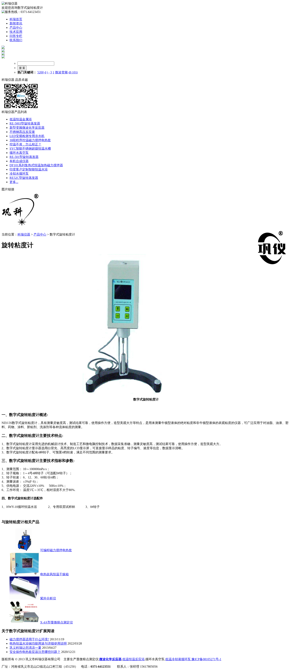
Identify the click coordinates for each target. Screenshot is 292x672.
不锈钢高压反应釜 (22, 131)
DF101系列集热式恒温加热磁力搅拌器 (36, 165)
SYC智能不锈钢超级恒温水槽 (30, 148)
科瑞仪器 (23, 234)
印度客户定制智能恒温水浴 (29, 169)
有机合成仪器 (19, 161)
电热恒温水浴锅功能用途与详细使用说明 (38, 643)
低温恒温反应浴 (133, 659)
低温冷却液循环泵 (178, 659)
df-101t (73, 72)
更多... (14, 182)
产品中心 (16, 27)
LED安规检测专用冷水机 (27, 136)
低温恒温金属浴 (21, 119)
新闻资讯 (16, 23)
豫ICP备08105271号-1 (206, 659)
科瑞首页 (16, 19)
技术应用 (16, 31)
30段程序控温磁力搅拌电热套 (30, 140)
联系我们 (16, 40)
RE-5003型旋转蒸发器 (25, 123)
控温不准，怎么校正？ (25, 144)
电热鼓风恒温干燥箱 (54, 574)
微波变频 (61, 72)
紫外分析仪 (48, 598)
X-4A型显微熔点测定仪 (56, 622)
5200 (40, 72)
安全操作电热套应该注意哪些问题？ (35, 651)
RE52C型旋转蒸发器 (24, 177)
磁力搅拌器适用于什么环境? (29, 639)
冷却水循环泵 (19, 173)
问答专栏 (16, 36)
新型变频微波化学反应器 (27, 127)
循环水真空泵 (19, 152)
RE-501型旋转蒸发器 (24, 157)
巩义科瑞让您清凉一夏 (25, 647)
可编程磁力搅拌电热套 (56, 550)
